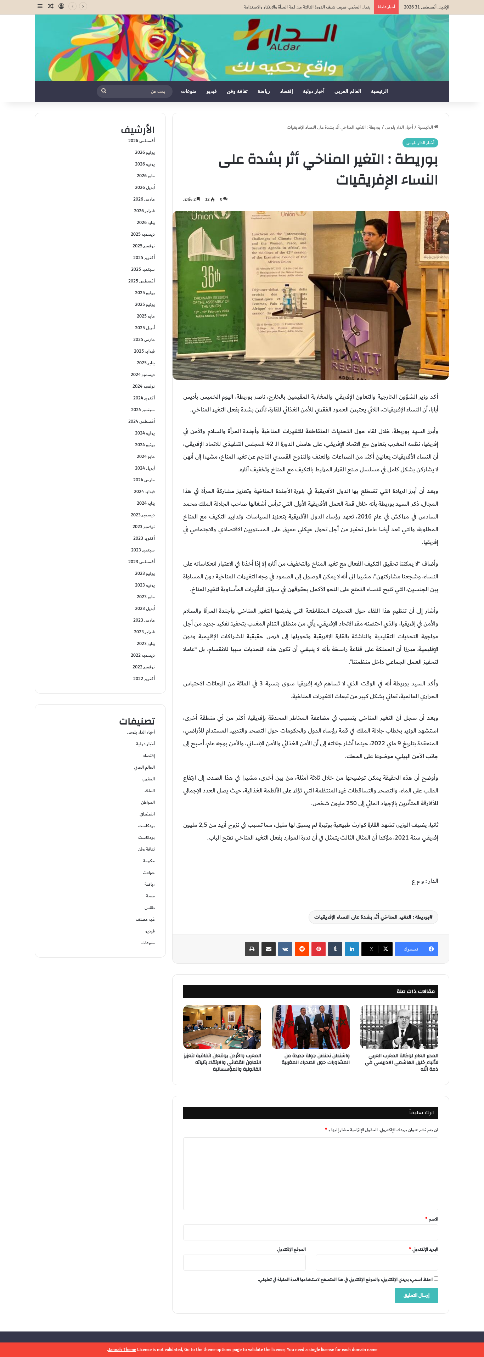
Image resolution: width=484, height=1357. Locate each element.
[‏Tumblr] (335, 949)
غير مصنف (145, 919)
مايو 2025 (146, 316)
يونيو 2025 (145, 304)
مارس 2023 (144, 620)
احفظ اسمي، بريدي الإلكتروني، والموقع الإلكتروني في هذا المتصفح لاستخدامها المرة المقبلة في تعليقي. (345, 1279)
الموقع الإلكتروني (291, 1249)
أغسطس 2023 (141, 562)
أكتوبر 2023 (144, 538)
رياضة (264, 91)
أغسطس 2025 (141, 281)
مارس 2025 (144, 339)
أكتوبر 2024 (144, 398)
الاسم (431, 1219)
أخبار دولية (314, 91)
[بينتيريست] (318, 949)
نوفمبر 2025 (144, 246)
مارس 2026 (144, 199)
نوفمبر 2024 (144, 386)
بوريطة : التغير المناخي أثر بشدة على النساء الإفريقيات (371, 917)
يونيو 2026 (145, 164)
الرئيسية (379, 91)
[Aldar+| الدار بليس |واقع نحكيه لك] (242, 48)
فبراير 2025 (144, 351)
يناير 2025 (146, 363)
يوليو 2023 (145, 573)
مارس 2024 (144, 480)
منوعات (189, 91)
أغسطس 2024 (141, 421)
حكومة (149, 861)
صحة (150, 896)
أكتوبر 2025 (144, 258)
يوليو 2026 (145, 152)
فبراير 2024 (144, 491)
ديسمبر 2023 (143, 515)
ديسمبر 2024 (143, 374)
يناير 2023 (146, 643)
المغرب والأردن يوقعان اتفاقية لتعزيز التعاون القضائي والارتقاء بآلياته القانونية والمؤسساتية (222, 1062)
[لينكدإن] (352, 949)
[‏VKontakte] (285, 949)
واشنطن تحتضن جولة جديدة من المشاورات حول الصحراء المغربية (316, 1059)
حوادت (149, 872)
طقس (150, 908)
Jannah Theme (122, 1349)
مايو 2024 (146, 456)
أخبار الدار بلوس (399, 127)
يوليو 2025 (145, 293)
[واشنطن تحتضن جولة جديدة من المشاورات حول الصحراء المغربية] (311, 1027)
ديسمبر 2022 (143, 655)
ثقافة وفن (237, 91)
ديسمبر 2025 (143, 234)
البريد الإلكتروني (423, 1249)
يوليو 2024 (145, 433)
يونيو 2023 (145, 585)
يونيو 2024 (145, 445)
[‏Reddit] (302, 949)
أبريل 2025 (145, 328)
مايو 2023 (146, 597)
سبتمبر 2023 (143, 550)
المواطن (148, 802)
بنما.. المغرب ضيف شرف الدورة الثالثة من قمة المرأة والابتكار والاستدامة (307, 7)
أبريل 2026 (145, 187)
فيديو (212, 91)
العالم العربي (347, 91)
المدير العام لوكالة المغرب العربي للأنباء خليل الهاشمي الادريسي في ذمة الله (401, 1062)
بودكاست (146, 826)
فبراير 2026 (144, 211)
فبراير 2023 (144, 632)
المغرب (148, 779)
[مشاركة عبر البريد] (268, 949)
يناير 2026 (146, 222)
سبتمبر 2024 (143, 410)
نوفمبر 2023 (144, 527)
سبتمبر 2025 (143, 269)
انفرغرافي (147, 814)
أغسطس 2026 (141, 141)
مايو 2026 (146, 176)
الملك (150, 791)
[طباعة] (252, 949)
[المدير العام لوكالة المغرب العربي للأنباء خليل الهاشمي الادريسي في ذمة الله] (399, 1027)
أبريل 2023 (145, 608)
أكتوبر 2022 (144, 679)
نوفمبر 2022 (144, 667)
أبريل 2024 (145, 468)
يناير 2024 (146, 503)
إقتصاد (286, 91)
